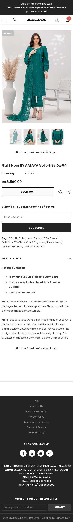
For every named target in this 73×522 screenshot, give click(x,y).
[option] (36, 76)
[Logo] (36, 20)
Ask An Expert (49, 152)
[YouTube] (40, 453)
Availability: (8, 173)
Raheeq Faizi (63, 518)
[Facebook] (23, 453)
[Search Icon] (15, 20)
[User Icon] (57, 20)
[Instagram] (32, 453)
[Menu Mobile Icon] (4, 19)
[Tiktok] (49, 453)
